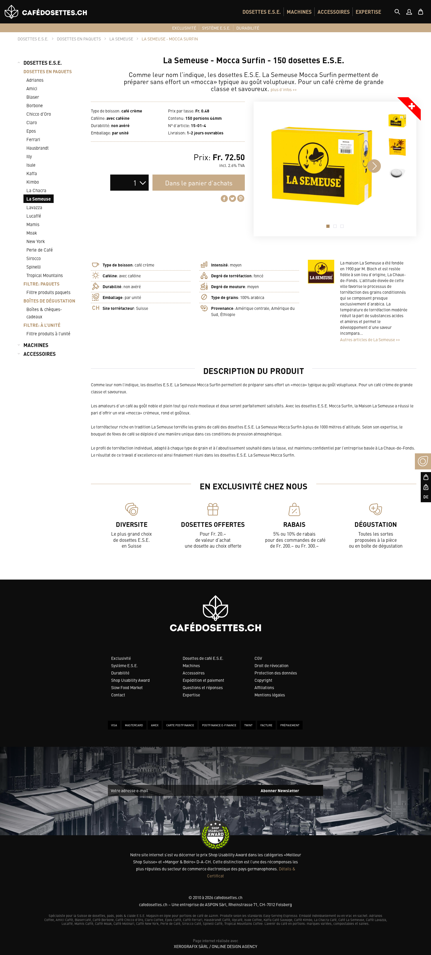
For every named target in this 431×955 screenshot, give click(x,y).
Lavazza (34, 207)
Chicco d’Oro (38, 114)
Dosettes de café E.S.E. (203, 658)
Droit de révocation (271, 665)
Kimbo (32, 182)
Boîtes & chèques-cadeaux (44, 313)
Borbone (34, 105)
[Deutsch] (423, 497)
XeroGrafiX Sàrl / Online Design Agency (215, 946)
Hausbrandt (37, 148)
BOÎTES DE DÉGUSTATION (49, 301)
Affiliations (264, 687)
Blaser (32, 97)
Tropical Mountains (44, 275)
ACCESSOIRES (334, 11)
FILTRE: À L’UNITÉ (41, 325)
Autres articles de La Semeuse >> (370, 339)
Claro (31, 122)
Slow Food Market (127, 687)
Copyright (263, 680)
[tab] (397, 11)
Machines (191, 665)
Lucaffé (33, 216)
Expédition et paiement (203, 680)
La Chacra (36, 190)
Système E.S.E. (124, 665)
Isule (30, 165)
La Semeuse (38, 199)
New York (35, 241)
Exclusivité (121, 658)
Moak (31, 233)
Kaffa (31, 173)
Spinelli (33, 267)
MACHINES (299, 11)
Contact (118, 695)
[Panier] (421, 11)
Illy (29, 156)
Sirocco (33, 258)
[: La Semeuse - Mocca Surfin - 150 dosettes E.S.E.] (397, 120)
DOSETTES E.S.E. (261, 11)
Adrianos (34, 80)
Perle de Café (39, 250)
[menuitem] (262, 11)
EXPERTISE (368, 11)
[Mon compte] (409, 11)
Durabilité (120, 673)
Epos (31, 131)
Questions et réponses (203, 687)
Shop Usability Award (130, 680)
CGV (258, 658)
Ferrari (33, 139)
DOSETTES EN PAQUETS (47, 71)
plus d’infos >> (284, 89)
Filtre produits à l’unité (48, 333)
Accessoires (194, 673)
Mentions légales (269, 695)
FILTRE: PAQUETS (41, 284)
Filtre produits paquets (48, 292)
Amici (31, 88)
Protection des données (275, 673)
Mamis (32, 224)
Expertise (191, 695)
